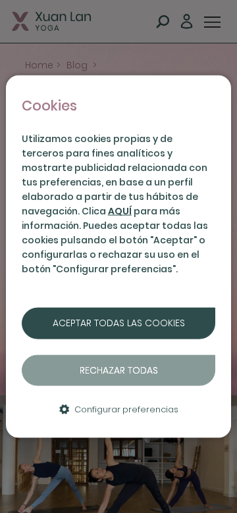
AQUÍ (120, 211)
